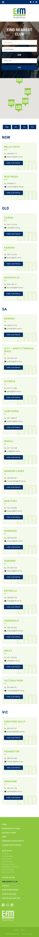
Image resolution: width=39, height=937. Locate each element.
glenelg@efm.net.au (14, 391)
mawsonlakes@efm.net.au (16, 481)
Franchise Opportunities (13, 841)
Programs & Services (8, 869)
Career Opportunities (11, 845)
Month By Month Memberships (10, 866)
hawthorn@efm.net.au (14, 421)
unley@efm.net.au (13, 661)
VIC (32, 127)
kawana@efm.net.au (14, 258)
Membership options (11, 829)
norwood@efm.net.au (14, 541)
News (4, 837)
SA (24, 127)
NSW (6, 127)
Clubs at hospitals (7, 861)
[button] (19, 80)
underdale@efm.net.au (15, 631)
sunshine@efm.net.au (14, 791)
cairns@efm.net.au (13, 228)
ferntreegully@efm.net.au (16, 732)
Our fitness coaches (7, 856)
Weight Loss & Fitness (8, 872)
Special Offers (8, 877)
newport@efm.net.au (14, 511)
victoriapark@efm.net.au (15, 691)
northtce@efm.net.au (14, 361)
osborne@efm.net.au (14, 571)
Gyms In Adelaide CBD (11, 898)
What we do (7, 851)
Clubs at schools (6, 859)
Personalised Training (8, 864)
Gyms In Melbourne (10, 890)
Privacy (16, 930)
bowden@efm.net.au (14, 329)
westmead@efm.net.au (15, 187)
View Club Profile (13, 163)
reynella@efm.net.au (14, 601)
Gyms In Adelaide (9, 894)
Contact (6, 886)
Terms (22, 930)
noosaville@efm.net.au (15, 288)
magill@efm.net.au (13, 451)
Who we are (5, 853)
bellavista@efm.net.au (15, 157)
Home (4, 824)
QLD (15, 127)
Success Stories (9, 833)
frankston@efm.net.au (15, 761)
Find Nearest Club (10, 882)
